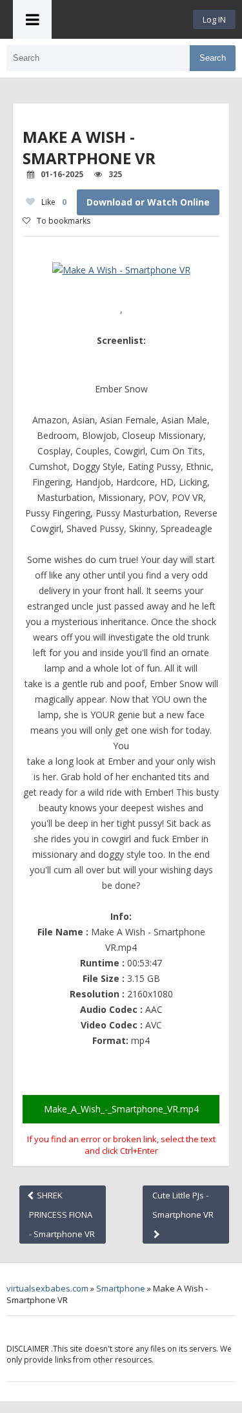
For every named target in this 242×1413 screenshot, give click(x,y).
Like (53, 202)
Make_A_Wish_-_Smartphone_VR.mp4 (121, 1109)
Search (212, 58)
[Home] (122, 19)
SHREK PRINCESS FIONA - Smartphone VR (62, 1214)
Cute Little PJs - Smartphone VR (183, 1204)
